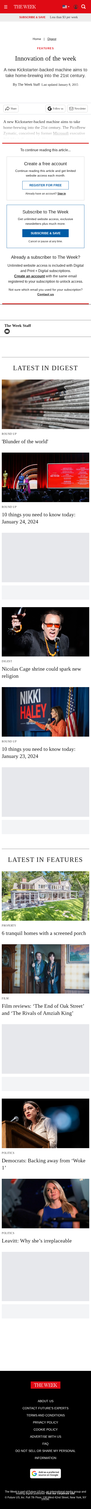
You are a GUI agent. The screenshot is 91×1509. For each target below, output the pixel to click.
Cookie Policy (46, 1429)
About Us (45, 1401)
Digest (51, 39)
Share (14, 108)
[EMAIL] (8, 331)
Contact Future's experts (45, 1408)
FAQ (45, 1443)
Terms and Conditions (46, 1415)
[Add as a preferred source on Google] (45, 1473)
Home (37, 39)
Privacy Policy (45, 1422)
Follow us (58, 108)
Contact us (45, 294)
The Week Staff (29, 84)
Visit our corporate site (60, 1493)
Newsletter (80, 108)
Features (45, 48)
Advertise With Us (45, 1436)
